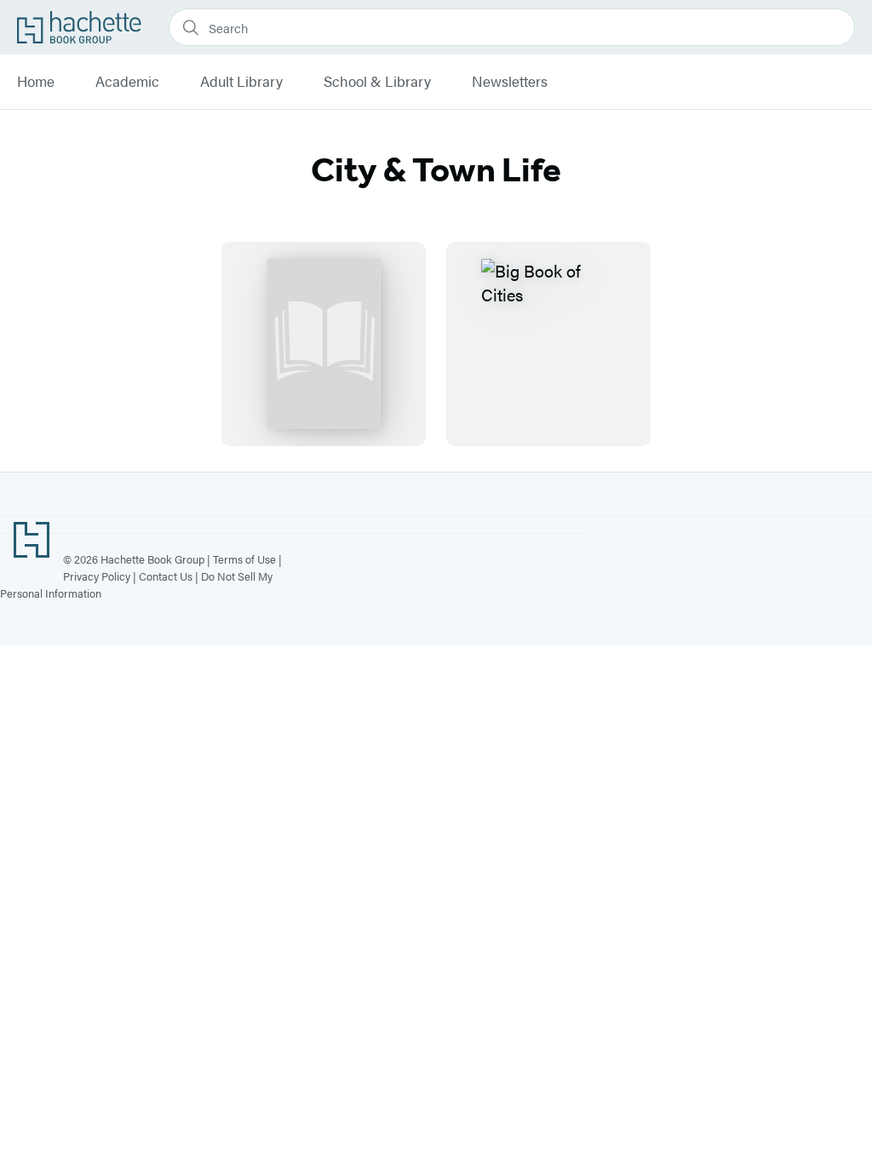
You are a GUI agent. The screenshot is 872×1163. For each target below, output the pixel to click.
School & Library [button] (377, 81)
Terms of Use (244, 559)
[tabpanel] (436, 344)
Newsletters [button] (510, 81)
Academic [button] (127, 81)
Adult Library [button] (241, 81)
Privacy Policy (96, 576)
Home (35, 81)
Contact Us (165, 576)
